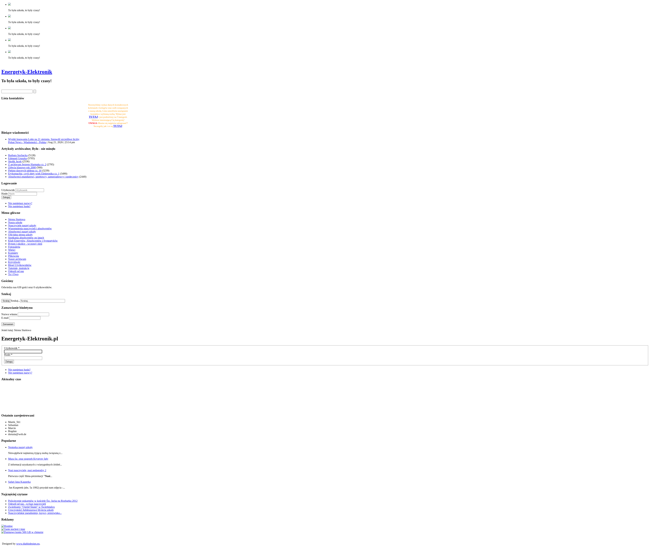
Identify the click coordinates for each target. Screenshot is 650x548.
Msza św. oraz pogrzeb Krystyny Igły (28, 458)
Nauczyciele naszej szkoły (22, 225)
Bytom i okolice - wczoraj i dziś (25, 243)
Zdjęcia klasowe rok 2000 (22, 167)
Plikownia (13, 256)
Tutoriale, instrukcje (18, 268)
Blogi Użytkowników (19, 265)
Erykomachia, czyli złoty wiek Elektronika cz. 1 (33, 173)
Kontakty (13, 252)
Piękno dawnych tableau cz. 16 (24, 170)
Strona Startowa (16, 219)
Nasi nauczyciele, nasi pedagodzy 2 (27, 470)
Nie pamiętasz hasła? (19, 206)
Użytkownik (8, 190)
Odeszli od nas (16, 271)
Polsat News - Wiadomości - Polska (27, 142)
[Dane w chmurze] (22, 532)
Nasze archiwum (17, 259)
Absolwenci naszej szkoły (22, 231)
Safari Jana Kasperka (19, 481)
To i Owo (13, 274)
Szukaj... (15, 300)
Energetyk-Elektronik (26, 72)
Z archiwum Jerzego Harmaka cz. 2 (27, 164)
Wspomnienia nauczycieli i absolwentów (30, 228)
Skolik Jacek (15, 161)
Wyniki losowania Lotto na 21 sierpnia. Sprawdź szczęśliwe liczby (43, 139)
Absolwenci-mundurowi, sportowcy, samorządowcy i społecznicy (43, 176)
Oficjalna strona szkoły (20, 234)
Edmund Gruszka (17, 158)
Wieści (11, 249)
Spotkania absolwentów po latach (26, 237)
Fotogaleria (14, 246)
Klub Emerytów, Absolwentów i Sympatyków (33, 240)
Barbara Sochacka (18, 155)
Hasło (4, 193)
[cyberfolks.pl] (7, 526)
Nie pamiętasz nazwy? (20, 203)
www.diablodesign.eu (28, 543)
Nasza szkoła (15, 222)
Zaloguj (6, 197)
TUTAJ (117, 126)
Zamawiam (8, 324)
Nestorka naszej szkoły (20, 447)
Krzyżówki (14, 262)
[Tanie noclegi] (13, 529)
